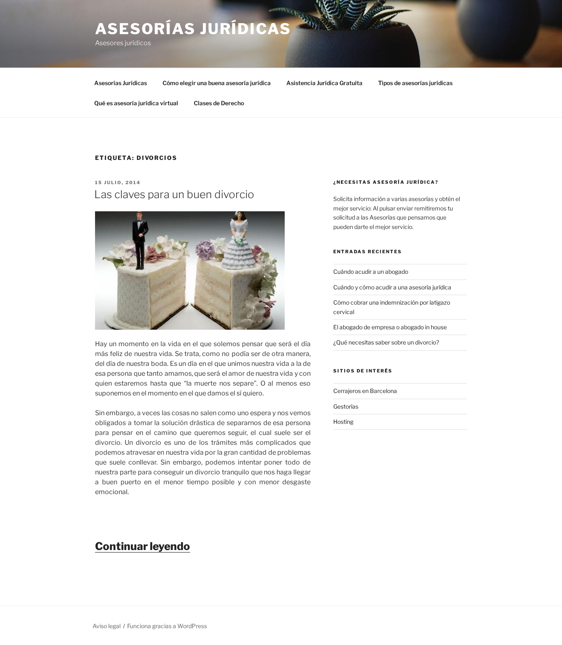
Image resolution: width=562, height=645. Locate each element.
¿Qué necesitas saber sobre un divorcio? (386, 342)
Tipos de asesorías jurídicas (415, 82)
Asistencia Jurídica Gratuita (324, 82)
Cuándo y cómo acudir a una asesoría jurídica (392, 287)
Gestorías (345, 406)
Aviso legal (107, 625)
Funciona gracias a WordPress (167, 625)
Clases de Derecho (219, 102)
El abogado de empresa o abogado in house (390, 327)
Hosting (343, 421)
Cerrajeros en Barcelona (365, 390)
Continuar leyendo (142, 546)
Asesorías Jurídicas (193, 29)
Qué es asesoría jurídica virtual (136, 102)
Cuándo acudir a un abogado (370, 271)
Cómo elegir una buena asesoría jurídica (217, 82)
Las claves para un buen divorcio (174, 194)
